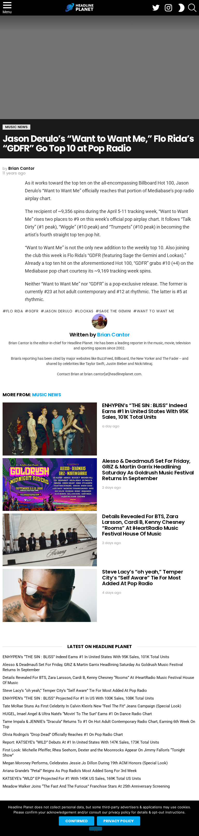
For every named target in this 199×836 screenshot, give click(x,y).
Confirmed (76, 821)
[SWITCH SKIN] (181, 7)
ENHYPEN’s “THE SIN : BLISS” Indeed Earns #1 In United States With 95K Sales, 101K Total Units (145, 411)
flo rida (14, 311)
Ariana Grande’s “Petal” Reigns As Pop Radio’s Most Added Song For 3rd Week (70, 770)
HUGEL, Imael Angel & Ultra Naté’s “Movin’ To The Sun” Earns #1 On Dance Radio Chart (77, 714)
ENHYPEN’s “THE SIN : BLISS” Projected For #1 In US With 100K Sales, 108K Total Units (78, 698)
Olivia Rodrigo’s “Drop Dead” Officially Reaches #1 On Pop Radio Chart (63, 734)
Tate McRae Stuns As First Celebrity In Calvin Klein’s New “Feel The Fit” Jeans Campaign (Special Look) (92, 706)
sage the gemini (115, 311)
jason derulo (58, 311)
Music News (46, 395)
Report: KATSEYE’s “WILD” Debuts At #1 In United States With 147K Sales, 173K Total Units (81, 742)
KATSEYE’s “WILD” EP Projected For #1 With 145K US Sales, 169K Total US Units (72, 778)
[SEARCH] (192, 7)
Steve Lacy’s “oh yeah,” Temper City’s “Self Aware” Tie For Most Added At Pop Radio (142, 577)
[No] (95, 829)
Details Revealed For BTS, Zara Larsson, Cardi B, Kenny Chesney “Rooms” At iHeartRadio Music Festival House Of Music (143, 525)
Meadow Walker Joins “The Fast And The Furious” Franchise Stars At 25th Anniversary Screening (86, 786)
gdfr (34, 311)
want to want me (155, 311)
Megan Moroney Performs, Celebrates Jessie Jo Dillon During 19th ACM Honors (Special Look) (85, 763)
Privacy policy (118, 821)
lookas (86, 311)
